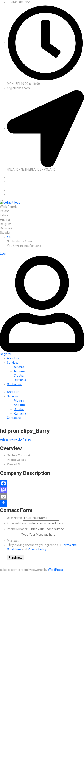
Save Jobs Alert (11, 701)
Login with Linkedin (22, 660)
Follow (26, 439)
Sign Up (38, 632)
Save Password (20, 640)
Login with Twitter (21, 652)
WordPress (55, 569)
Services (13, 396)
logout (4, 590)
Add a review (9, 439)
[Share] (42, 503)
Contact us (14, 418)
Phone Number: (17, 529)
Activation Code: (18, 761)
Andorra (19, 405)
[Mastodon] (42, 490)
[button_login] (3, 253)
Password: (14, 621)
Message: (13, 540)
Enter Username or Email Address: (30, 611)
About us (13, 392)
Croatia (19, 409)
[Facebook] (42, 483)
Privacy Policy (37, 549)
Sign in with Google (20, 656)
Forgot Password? (19, 632)
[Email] (42, 496)
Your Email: (14, 751)
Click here (65, 730)
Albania (19, 400)
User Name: (15, 518)
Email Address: (17, 523)
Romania (20, 413)
